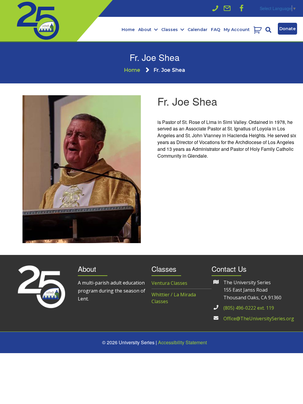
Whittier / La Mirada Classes (174, 298)
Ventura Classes (169, 283)
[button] (241, 8)
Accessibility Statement (182, 342)
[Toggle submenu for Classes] (182, 30)
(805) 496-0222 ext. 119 (248, 308)
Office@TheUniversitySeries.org (258, 318)
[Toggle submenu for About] (156, 30)
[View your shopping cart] (258, 29)
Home (132, 70)
